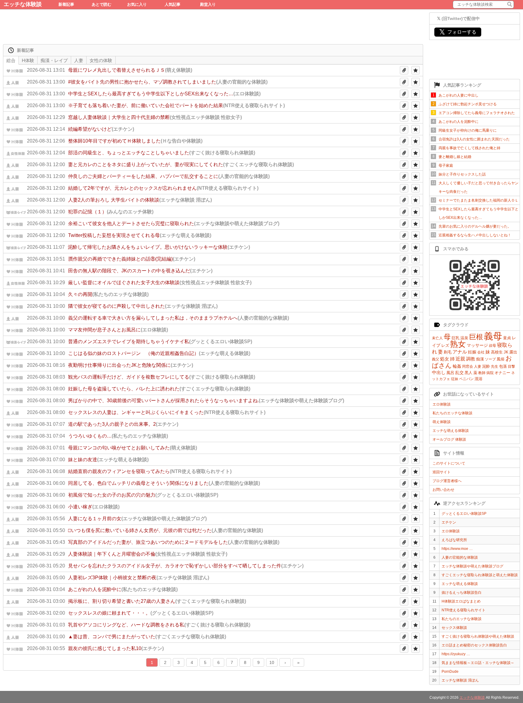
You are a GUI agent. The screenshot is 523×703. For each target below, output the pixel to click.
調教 (470, 358)
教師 (481, 373)
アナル (459, 351)
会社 (481, 352)
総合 (10, 60)
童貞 (507, 338)
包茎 (503, 366)
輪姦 (457, 366)
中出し (439, 372)
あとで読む (101, 4)
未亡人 (437, 338)
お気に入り (137, 4)
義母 (493, 336)
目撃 (511, 366)
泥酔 (486, 366)
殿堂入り (208, 4)
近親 (460, 358)
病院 (490, 373)
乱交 (459, 372)
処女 (444, 358)
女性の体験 (101, 60)
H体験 (28, 60)
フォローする (457, 32)
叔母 (492, 345)
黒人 (468, 372)
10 (271, 662)
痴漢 (480, 359)
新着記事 (66, 4)
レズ (445, 345)
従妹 (454, 379)
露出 (513, 352)
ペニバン (466, 379)
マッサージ (477, 345)
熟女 (458, 344)
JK (506, 352)
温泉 (464, 338)
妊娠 (472, 352)
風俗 (501, 359)
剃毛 (448, 352)
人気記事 (172, 4)
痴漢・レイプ (54, 60)
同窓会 (467, 366)
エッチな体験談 (23, 4)
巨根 (476, 337)
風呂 (450, 372)
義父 (435, 359)
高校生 (497, 352)
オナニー (502, 372)
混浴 (478, 378)
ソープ (490, 359)
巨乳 (455, 338)
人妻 (477, 366)
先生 (494, 366)
